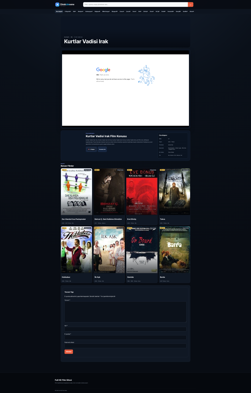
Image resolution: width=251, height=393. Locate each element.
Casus (121, 11)
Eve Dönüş (131, 219)
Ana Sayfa (59, 11)
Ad (66, 326)
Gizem (191, 11)
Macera (178, 155)
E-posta (68, 334)
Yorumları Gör (102, 149)
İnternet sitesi (69, 342)
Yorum (67, 300)
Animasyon (88, 11)
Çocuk (128, 11)
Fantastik (170, 11)
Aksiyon (80, 11)
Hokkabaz (66, 277)
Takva (162, 219)
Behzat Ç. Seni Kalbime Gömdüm (108, 219)
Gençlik (178, 11)
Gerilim (185, 11)
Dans (134, 11)
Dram (151, 11)
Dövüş (145, 11)
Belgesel (97, 11)
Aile (74, 11)
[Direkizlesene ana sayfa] (67, 4)
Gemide (130, 277)
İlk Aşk (97, 277)
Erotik (163, 11)
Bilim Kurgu (105, 11)
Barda (162, 277)
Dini (139, 11)
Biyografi (114, 11)
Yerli (181, 155)
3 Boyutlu (67, 11)
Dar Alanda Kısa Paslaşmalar (74, 219)
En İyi (157, 11)
